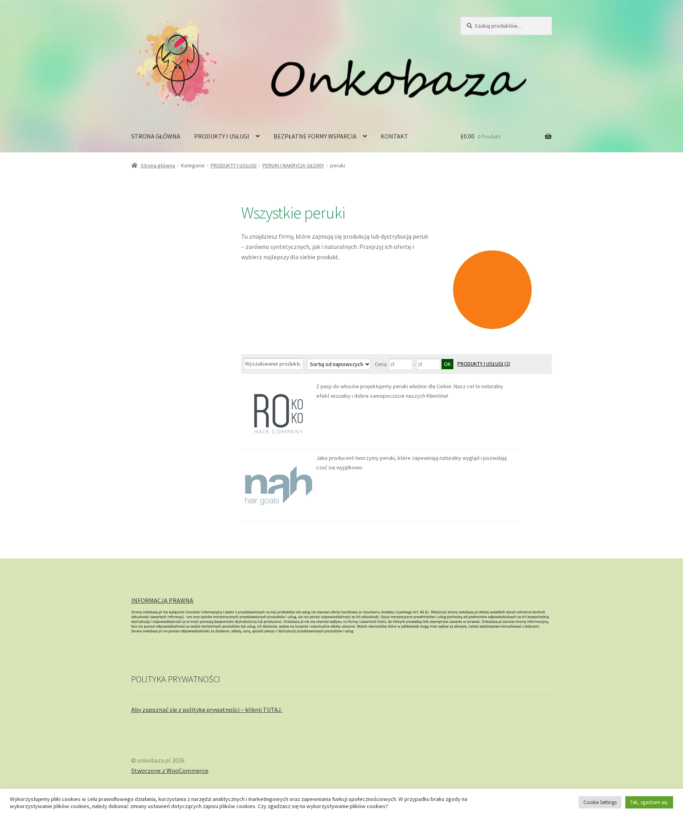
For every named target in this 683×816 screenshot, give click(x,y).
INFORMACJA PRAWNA (162, 600)
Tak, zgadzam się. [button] (649, 802)
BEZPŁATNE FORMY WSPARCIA (315, 136)
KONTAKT (394, 136)
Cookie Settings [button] (600, 802)
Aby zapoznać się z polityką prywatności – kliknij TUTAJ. (206, 710)
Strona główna (158, 165)
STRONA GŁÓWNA (155, 136)
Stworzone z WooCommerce (169, 770)
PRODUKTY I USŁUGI (221, 136)
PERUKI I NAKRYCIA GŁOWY (293, 165)
